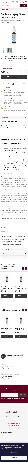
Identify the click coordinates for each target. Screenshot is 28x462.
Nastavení (14, 452)
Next (26, 268)
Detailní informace (13, 61)
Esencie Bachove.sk (19, 441)
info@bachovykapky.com (15, 423)
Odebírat (22, 395)
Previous (23, 268)
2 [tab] (13, 300)
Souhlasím (14, 457)
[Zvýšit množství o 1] (26, 70)
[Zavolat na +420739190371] (17, 2)
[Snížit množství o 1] (26, 72)
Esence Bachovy (9, 441)
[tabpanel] (7, 285)
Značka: (6, 87)
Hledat (24, 5)
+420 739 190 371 (15, 426)
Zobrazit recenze (10, 358)
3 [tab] (14, 300)
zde (20, 449)
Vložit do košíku (15, 77)
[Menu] (26, 2)
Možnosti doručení (7, 68)
